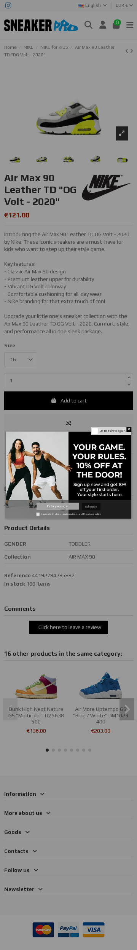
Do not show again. (112, 431)
